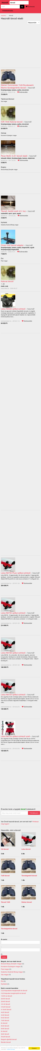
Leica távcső (26, 849)
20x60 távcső (5, 1001)
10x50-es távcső (6, 996)
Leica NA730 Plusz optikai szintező (15, 572)
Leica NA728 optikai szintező (13, 652)
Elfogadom (34, 1048)
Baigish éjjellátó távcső (9, 1039)
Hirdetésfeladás (7, 10)
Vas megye (4, 974)
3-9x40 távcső (5, 1007)
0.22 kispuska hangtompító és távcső (13, 993)
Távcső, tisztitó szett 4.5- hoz (13, 211)
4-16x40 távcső (6, 1009)
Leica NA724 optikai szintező (13, 694)
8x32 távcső (5, 1026)
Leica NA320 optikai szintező (13, 308)
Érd (2, 258)
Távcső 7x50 (5, 902)
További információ (11, 1049)
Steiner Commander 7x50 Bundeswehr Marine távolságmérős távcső (17, 86)
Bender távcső (6, 1042)
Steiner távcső (26, 902)
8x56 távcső (5, 1028)
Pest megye (5, 969)
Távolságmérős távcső (9, 928)
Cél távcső (5, 849)
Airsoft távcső (5, 1037)
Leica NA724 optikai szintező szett (15, 736)
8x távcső (4, 1023)
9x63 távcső (5, 1034)
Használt (5, 2)
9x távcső (4, 1031)
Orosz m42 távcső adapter (12, 245)
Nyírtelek (4, 222)
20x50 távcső (5, 999)
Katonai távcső (7, 281)
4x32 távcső (5, 1015)
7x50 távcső (5, 875)
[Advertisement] (20, 44)
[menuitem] (33, 22)
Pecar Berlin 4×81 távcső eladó (14, 155)
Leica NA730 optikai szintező (13, 612)
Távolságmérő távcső (29, 875)
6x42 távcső (5, 1018)
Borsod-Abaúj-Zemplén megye (11, 964)
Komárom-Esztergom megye (10, 966)
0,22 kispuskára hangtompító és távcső (14, 990)
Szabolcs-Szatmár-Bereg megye (12, 972)
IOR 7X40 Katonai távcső (11, 121)
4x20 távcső (5, 1012)
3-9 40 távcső (5, 1004)
